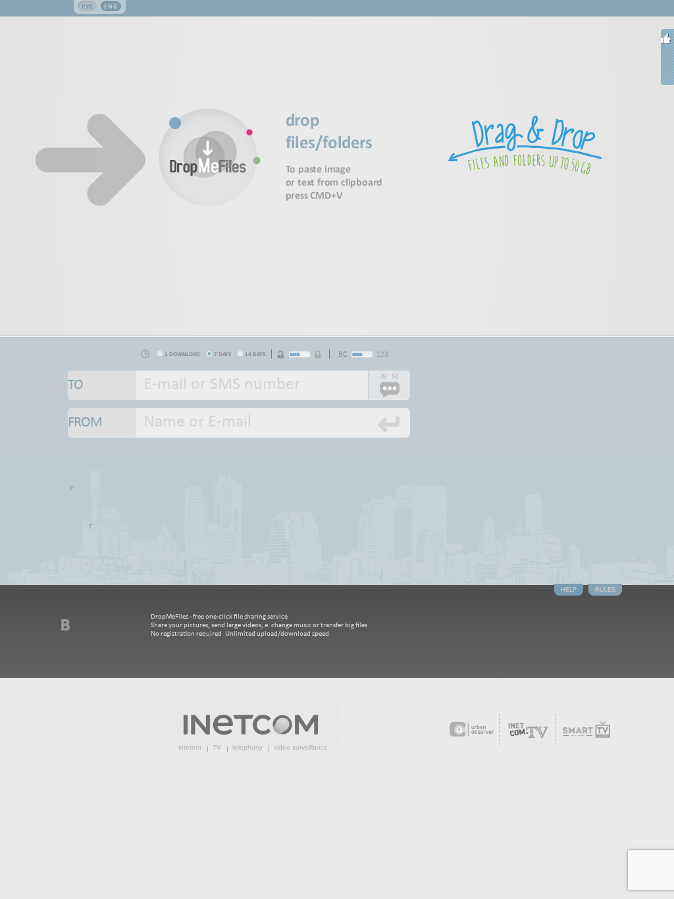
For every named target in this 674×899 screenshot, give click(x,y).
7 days (222, 353)
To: (102, 385)
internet (189, 747)
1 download (182, 353)
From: (102, 422)
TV (217, 747)
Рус (87, 6)
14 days (255, 353)
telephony (247, 747)
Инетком (251, 725)
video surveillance (301, 747)
